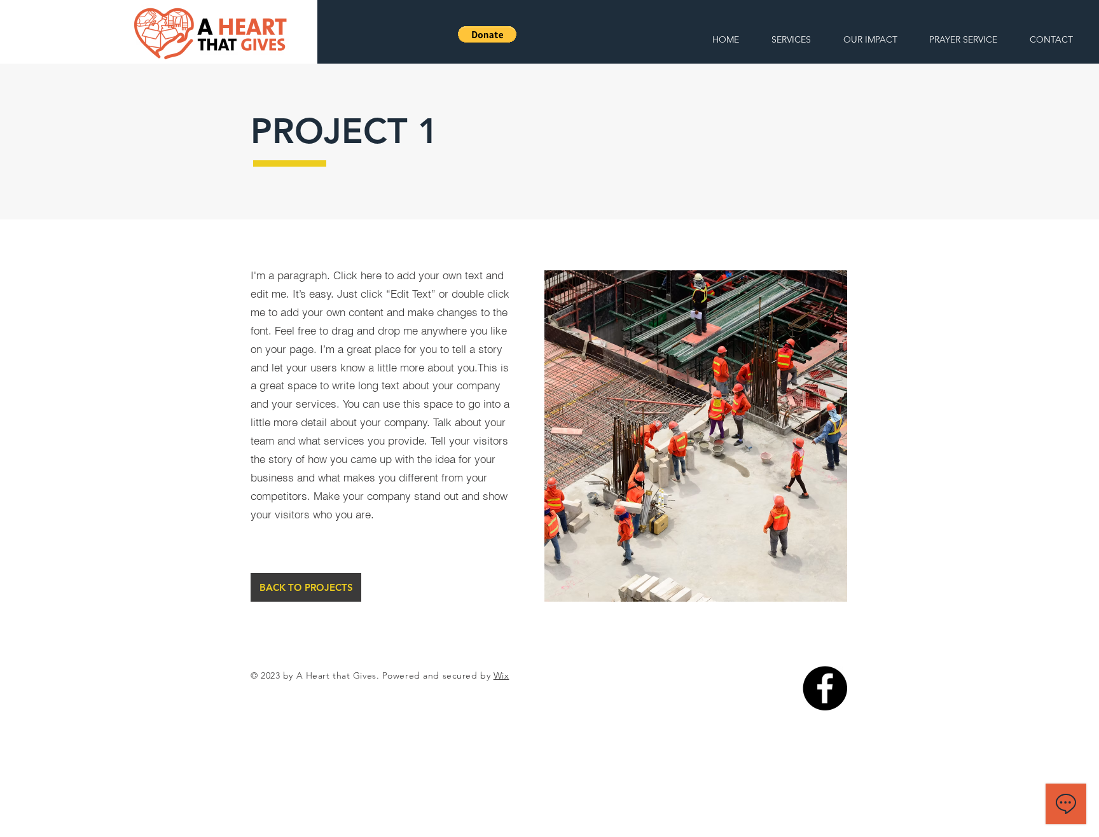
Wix (501, 675)
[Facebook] (825, 688)
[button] (487, 34)
